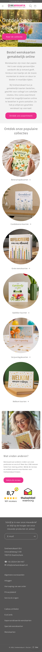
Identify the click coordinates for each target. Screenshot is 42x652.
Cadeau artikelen (11, 609)
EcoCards (8, 614)
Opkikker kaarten (19, 312)
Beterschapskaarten (19, 179)
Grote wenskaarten (20, 268)
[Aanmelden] (34, 536)
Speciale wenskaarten (13, 626)
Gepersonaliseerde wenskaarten (17, 620)
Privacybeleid (10, 592)
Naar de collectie (14, 36)
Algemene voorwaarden (14, 575)
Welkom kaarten (19, 401)
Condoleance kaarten (20, 224)
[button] (30, 6)
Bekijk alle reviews (13, 480)
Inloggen (8, 580)
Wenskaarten (9, 632)
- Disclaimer (29, 647)
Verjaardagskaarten (19, 357)
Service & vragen (11, 598)
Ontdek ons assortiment (20, 115)
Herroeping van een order (15, 586)
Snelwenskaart (20, 647)
